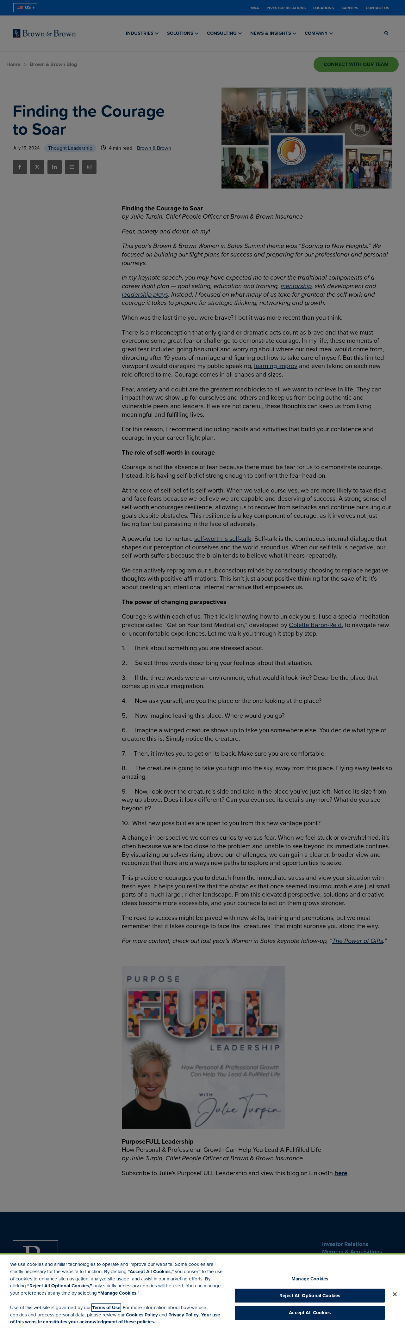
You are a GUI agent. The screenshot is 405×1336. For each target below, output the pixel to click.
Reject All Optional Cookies (309, 1295)
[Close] (395, 1294)
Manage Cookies (309, 1278)
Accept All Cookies (310, 1312)
